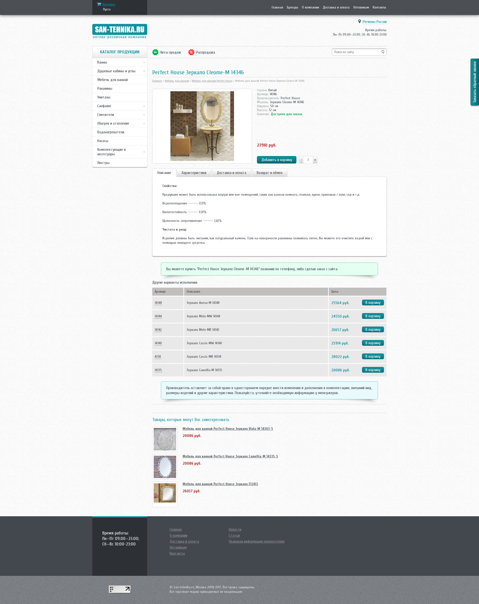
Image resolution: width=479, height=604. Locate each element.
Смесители (105, 114)
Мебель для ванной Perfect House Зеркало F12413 (220, 484)
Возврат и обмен (269, 173)
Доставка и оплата (336, 7)
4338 (158, 356)
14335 (158, 370)
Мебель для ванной (112, 80)
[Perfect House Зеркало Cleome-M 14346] (202, 126)
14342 (158, 330)
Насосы (102, 141)
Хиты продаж (170, 52)
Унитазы (103, 97)
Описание (164, 173)
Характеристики (194, 173)
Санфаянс (104, 106)
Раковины (104, 88)
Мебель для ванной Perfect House (212, 81)
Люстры (103, 163)
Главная (277, 7)
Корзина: (109, 4)
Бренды (292, 7)
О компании (310, 7)
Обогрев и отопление (113, 123)
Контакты (379, 7)
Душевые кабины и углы (116, 71)
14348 (158, 303)
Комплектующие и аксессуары (111, 151)
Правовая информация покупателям (256, 541)
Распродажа (205, 52)
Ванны (102, 62)
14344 (158, 316)
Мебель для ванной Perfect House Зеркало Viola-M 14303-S (228, 429)
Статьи (234, 535)
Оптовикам (361, 7)
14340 (158, 343)
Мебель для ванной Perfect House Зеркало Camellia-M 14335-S (230, 456)
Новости (235, 529)
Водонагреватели (110, 132)
